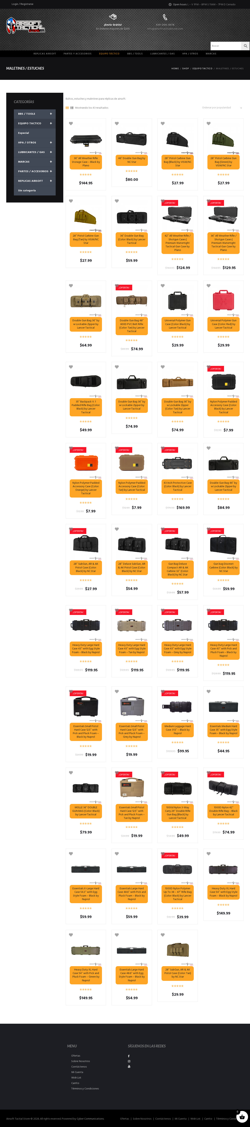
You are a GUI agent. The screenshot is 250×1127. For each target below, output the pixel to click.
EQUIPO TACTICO (202, 68)
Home (175, 68)
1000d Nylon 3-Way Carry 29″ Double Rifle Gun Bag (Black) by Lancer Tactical (177, 813)
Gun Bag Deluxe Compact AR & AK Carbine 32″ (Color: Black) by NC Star (177, 569)
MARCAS (211, 54)
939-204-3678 (165, 25)
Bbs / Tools (135, 54)
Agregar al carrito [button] (223, 301)
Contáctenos (79, 1067)
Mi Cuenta (77, 1072)
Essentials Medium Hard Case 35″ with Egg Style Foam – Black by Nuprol (223, 730)
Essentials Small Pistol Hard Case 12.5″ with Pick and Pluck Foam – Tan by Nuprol (132, 813)
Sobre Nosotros (80, 1061)
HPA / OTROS (190, 54)
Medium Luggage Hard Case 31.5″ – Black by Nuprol (177, 730)
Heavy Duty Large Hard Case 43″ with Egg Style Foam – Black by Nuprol (86, 648)
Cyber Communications (90, 1119)
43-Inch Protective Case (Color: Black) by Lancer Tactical (178, 486)
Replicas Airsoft (45, 54)
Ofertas (75, 1056)
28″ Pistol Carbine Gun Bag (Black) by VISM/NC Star (177, 162)
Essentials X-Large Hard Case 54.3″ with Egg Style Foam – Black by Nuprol (85, 894)
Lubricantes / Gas (162, 54)
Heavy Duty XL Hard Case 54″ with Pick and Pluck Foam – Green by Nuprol (85, 975)
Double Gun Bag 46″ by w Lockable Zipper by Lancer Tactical (223, 486)
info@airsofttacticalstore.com (165, 29)
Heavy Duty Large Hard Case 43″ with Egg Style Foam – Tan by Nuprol (132, 648)
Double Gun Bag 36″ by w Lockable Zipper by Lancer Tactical (85, 324)
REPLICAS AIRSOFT (35, 181)
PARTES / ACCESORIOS (35, 171)
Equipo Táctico (109, 54)
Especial (23, 133)
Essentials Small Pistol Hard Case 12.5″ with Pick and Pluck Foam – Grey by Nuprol (132, 731)
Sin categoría (27, 190)
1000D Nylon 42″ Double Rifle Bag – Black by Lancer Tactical (223, 811)
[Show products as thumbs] (67, 108)
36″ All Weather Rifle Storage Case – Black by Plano (86, 162)
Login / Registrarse (22, 4)
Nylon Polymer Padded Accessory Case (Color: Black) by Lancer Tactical (223, 407)
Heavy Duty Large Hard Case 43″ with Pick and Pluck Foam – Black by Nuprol (223, 650)
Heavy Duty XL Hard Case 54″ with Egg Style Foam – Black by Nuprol (224, 892)
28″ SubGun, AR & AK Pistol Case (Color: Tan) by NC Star (177, 973)
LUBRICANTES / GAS (35, 152)
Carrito (75, 1083)
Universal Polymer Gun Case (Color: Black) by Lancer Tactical (178, 324)
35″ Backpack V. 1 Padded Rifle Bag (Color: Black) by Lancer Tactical (86, 407)
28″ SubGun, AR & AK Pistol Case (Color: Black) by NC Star (86, 567)
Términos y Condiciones (85, 1088)
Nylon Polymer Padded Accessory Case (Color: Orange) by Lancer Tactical (85, 488)
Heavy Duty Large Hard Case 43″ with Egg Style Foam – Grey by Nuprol (178, 648)
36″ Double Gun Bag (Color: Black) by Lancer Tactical (131, 239)
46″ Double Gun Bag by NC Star (131, 160)
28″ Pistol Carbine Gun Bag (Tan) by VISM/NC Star (86, 239)
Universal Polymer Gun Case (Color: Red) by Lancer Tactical (224, 324)
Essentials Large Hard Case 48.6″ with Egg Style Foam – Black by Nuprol (132, 975)
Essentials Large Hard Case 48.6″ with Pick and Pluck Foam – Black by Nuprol (132, 894)
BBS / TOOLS (35, 114)
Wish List (76, 1078)
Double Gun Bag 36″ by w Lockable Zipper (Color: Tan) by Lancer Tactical (177, 407)
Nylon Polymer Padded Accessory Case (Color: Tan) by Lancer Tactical (131, 486)
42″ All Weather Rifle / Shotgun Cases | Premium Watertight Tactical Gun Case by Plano (178, 243)
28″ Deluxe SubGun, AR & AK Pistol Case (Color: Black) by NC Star (132, 567)
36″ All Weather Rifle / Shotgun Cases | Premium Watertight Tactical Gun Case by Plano (224, 243)
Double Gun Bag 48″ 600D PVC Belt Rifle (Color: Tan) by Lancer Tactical (131, 326)
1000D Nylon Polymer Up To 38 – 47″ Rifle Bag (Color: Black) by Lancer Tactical (178, 894)
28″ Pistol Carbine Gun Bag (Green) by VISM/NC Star (224, 162)
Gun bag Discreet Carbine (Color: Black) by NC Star (223, 567)
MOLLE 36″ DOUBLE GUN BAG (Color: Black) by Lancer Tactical (86, 811)
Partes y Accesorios (78, 54)
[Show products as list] (71, 108)
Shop (185, 68)
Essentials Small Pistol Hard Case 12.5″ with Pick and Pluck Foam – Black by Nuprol (86, 731)
